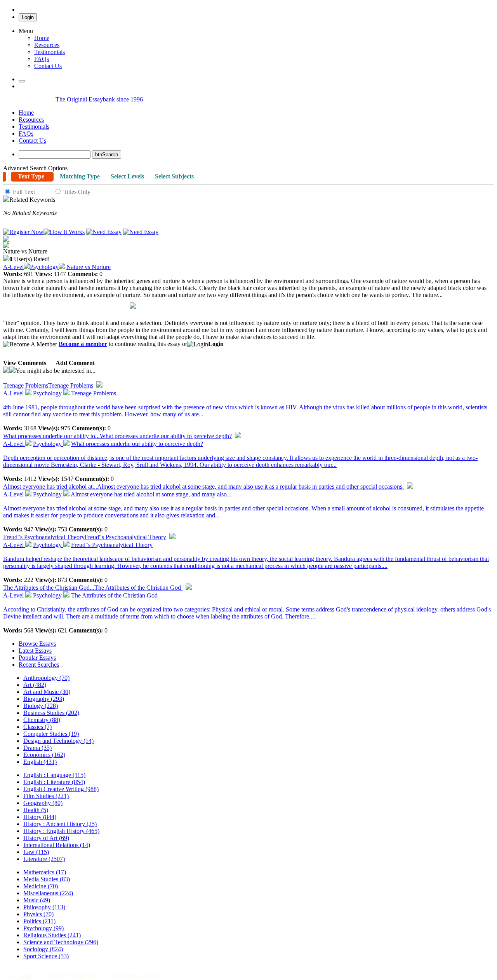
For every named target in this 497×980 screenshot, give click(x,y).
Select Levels (127, 176)
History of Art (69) (46, 838)
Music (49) (36, 900)
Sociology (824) (43, 949)
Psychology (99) (43, 928)
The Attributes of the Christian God (114, 595)
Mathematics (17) (44, 872)
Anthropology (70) (46, 677)
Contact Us (32, 140)
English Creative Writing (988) (61, 789)
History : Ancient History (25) (60, 824)
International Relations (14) (56, 845)
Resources (46, 45)
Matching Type (80, 176)
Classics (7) (37, 726)
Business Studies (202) (51, 712)
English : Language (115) (54, 775)
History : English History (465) (61, 831)
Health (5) (35, 810)
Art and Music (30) (46, 691)
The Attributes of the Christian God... (92, 587)
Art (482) (34, 684)
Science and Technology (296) (60, 942)
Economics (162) (44, 754)
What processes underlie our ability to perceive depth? (137, 443)
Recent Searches (39, 664)
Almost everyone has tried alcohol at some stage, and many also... (151, 494)
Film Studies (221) (46, 796)
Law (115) (36, 852)
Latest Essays (35, 650)
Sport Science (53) (46, 956)
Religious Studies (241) (52, 935)
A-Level (13, 267)
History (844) (39, 817)
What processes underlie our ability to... (117, 436)
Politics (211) (39, 921)
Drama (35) (37, 747)
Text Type (31, 176)
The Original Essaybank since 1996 (99, 99)
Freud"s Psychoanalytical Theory (84, 537)
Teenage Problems (48, 385)
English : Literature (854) (54, 782)
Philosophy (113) (44, 907)
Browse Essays (37, 643)
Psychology (44, 267)
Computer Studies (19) (51, 733)
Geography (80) (43, 803)
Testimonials (49, 52)
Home (41, 38)
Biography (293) (43, 698)
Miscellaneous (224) (48, 893)
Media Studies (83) (46, 879)
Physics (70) (38, 914)
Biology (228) (40, 705)
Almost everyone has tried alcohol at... (203, 486)
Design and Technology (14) (58, 740)
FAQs (26, 133)
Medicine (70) (40, 886)
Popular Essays (37, 657)
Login (28, 17)
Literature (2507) (44, 859)
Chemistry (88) (41, 719)
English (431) (40, 761)
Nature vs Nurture (88, 267)
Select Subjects (174, 176)
